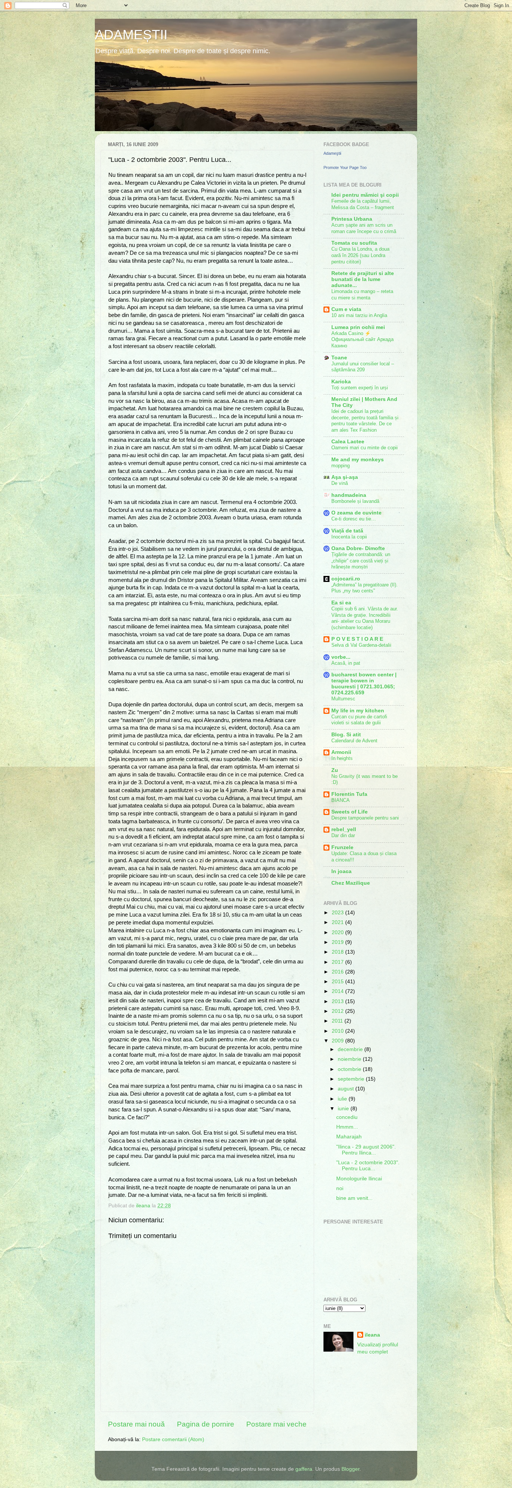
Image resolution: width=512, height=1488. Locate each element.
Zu (334, 770)
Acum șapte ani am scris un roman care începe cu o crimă (363, 228)
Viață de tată (347, 531)
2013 (338, 1001)
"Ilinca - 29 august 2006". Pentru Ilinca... (366, 1150)
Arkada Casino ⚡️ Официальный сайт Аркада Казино (362, 339)
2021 (338, 922)
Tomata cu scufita (354, 243)
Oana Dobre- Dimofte (358, 548)
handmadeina (348, 495)
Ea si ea (341, 603)
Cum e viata (346, 309)
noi (339, 1188)
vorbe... (340, 657)
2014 (338, 991)
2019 (338, 942)
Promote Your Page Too (345, 167)
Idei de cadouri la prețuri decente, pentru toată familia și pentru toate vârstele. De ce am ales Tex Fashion (364, 420)
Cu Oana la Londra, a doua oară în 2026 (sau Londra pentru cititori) (360, 255)
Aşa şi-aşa (344, 477)
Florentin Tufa (349, 794)
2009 (338, 1041)
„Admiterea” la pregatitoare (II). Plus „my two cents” (364, 588)
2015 (338, 981)
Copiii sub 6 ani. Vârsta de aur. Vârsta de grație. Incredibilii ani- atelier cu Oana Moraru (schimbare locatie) (364, 618)
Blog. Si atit (346, 734)
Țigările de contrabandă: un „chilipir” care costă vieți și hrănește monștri (360, 561)
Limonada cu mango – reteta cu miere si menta (362, 295)
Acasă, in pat (345, 663)
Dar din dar (343, 835)
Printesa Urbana (351, 219)
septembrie (352, 1079)
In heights (342, 758)
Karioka (341, 381)
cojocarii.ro (345, 579)
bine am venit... (354, 1198)
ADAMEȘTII (131, 34)
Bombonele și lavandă (355, 501)
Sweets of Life (349, 812)
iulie (343, 1099)
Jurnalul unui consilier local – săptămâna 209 (362, 367)
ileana (372, 1335)
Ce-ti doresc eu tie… (353, 519)
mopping (340, 465)
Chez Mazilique (350, 883)
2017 (338, 962)
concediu (347, 1117)
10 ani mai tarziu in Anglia (359, 315)
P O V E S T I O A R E (357, 639)
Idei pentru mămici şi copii (365, 195)
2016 (338, 972)
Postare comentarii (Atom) (173, 1439)
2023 (338, 912)
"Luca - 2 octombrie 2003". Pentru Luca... (368, 1165)
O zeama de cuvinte (356, 513)
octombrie (350, 1069)
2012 (338, 1011)
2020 (338, 932)
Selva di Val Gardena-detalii (361, 645)
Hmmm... (347, 1127)
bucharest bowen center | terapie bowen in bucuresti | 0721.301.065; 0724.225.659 (364, 683)
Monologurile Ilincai (359, 1178)
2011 (338, 1021)
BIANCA (340, 800)
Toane (339, 357)
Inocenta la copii (349, 537)
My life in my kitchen (357, 710)
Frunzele (342, 847)
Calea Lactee (347, 441)
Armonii (341, 752)
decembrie (351, 1049)
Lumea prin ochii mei (358, 327)
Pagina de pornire (205, 1424)
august (346, 1089)
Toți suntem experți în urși (359, 387)
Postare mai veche (276, 1424)
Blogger (350, 1469)
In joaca (341, 871)
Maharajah (349, 1137)
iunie (344, 1108)
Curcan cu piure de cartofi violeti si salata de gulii (359, 720)
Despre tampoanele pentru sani (365, 818)
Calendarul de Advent (354, 740)
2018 (338, 952)
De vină (339, 483)
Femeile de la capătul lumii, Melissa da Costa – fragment (362, 204)
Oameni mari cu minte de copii (364, 447)
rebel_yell (343, 829)
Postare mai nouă (136, 1424)
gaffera (303, 1469)
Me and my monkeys (357, 459)
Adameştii (332, 153)
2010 (338, 1031)
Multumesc (343, 698)
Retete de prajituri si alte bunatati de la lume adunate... (362, 279)
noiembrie (350, 1059)
